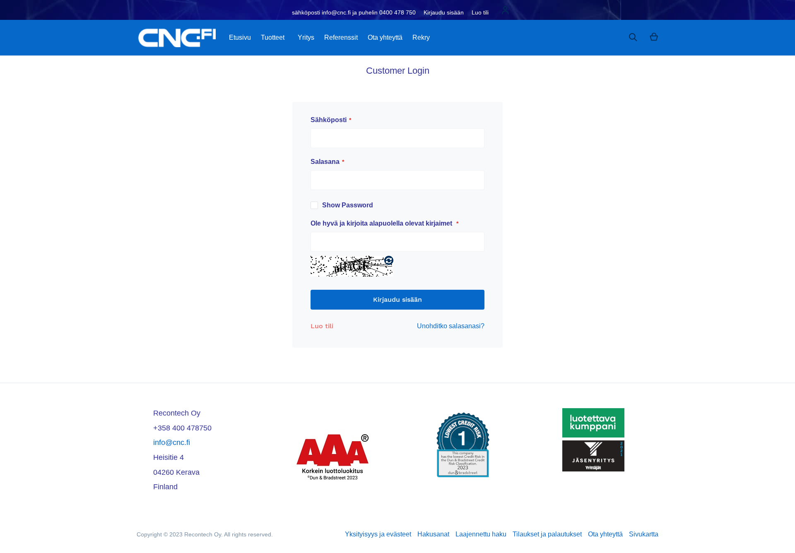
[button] (505, 11)
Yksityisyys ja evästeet (378, 534)
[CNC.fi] (176, 37)
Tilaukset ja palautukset (547, 534)
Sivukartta (643, 534)
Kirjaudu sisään (444, 12)
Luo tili (480, 12)
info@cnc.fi (171, 442)
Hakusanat (433, 534)
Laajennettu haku (480, 534)
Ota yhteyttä (605, 534)
